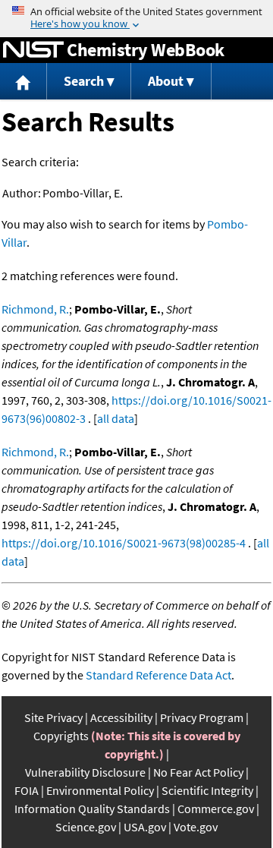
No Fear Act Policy (198, 772)
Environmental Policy (100, 790)
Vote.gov (196, 826)
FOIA (26, 790)
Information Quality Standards (92, 808)
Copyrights (61, 735)
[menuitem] (23, 81)
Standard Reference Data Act (158, 674)
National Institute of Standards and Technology (33, 50)
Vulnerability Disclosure (85, 772)
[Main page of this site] (23, 81)
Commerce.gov (215, 808)
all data (115, 418)
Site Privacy (53, 717)
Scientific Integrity (207, 790)
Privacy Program (201, 717)
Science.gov (85, 826)
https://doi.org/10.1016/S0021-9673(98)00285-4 (124, 542)
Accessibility (121, 717)
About (166, 81)
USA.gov (145, 826)
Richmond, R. (35, 309)
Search (84, 81)
